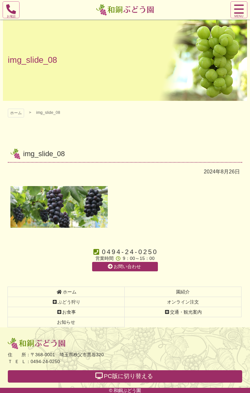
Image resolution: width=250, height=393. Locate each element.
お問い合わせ (127, 266)
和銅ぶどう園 (36, 343)
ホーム (16, 113)
